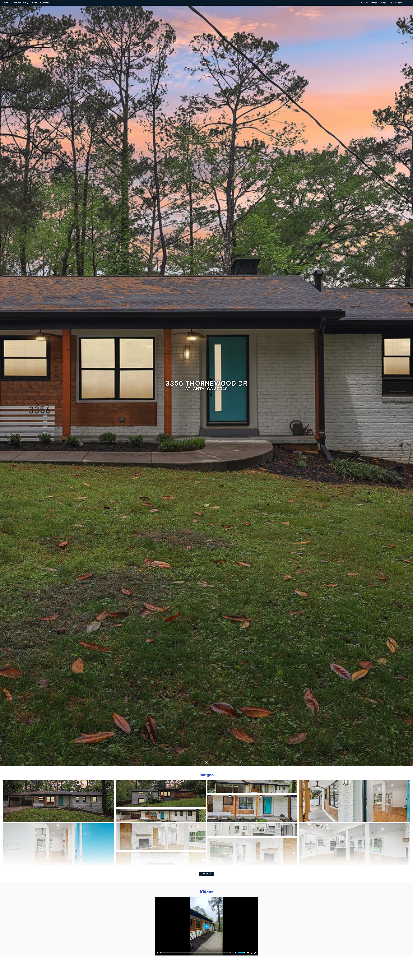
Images (364, 3)
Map (408, 3)
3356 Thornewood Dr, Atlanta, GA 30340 (26, 3)
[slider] (194, 953)
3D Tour (398, 3)
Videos (374, 3)
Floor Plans (386, 3)
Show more (206, 874)
